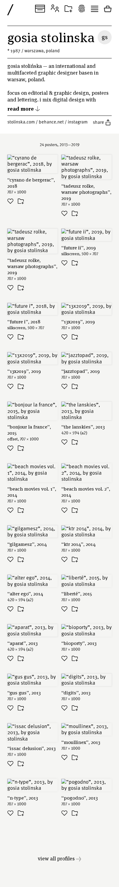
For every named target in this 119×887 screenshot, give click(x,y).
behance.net (51, 121)
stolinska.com (21, 121)
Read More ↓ (23, 108)
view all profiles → (59, 858)
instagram (78, 121)
